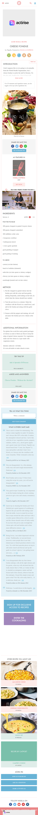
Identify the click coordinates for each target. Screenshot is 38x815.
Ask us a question (19, 782)
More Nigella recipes (19, 42)
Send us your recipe (19, 776)
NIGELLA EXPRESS (26, 50)
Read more (19, 78)
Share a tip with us (19, 788)
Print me (33, 61)
